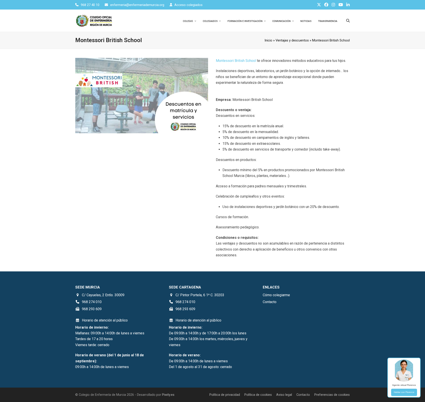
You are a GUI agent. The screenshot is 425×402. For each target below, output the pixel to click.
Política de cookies (258, 395)
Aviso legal (284, 395)
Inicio (268, 40)
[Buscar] (348, 20)
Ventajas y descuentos (292, 40)
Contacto (303, 395)
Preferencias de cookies (332, 395)
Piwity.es (168, 395)
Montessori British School (236, 61)
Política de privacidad (224, 395)
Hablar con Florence (404, 392)
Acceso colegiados (188, 5)
